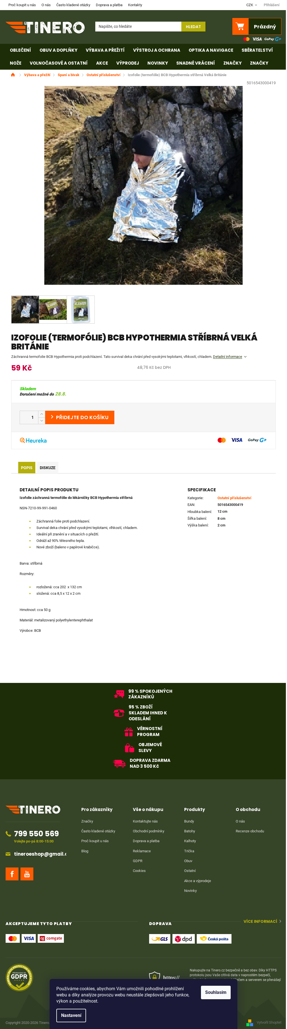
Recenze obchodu (250, 831)
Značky (87, 821)
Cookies (139, 871)
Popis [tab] (27, 467)
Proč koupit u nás (22, 5)
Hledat (193, 26)
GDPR (137, 861)
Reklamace (142, 851)
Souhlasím (215, 992)
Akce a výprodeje (197, 881)
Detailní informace (227, 357)
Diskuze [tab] (47, 467)
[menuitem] (20, 50)
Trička (189, 851)
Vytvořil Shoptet (269, 1022)
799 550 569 (36, 833)
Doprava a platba (109, 5)
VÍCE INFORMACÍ (260, 921)
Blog (84, 851)
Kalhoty (190, 841)
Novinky (190, 891)
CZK (250, 5)
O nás (46, 5)
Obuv (188, 861)
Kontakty (135, 5)
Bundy (189, 821)
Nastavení (71, 1015)
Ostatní (190, 871)
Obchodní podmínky (148, 831)
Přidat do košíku (79, 417)
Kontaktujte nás (145, 821)
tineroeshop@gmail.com (45, 854)
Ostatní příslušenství (234, 498)
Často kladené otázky (73, 5)
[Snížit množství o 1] (41, 420)
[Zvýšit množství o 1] (41, 414)
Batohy (189, 831)
